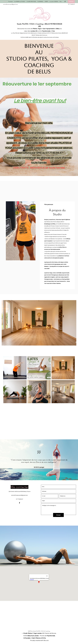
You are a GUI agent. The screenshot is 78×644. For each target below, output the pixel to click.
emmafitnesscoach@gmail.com (10, 4)
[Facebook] (65, 1)
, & (30, 24)
